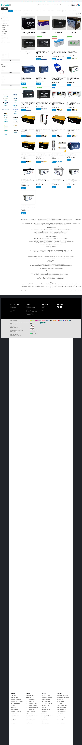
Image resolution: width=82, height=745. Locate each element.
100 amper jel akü (60, 699)
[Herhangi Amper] (4, 54)
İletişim (43, 310)
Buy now (38, 59)
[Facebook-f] (61, 307)
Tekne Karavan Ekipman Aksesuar (32, 707)
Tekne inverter (59, 715)
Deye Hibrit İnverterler (30, 717)
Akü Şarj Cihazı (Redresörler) (31, 715)
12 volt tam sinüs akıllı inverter (62, 705)
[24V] (4, 69)
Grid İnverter (36, 10)
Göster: (72, 13)
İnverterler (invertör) (28, 10)
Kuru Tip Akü (50, 51)
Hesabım (22, 1)
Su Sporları (75, 10)
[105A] (4, 57)
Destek (66, 1)
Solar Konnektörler (14, 709)
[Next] (80, 290)
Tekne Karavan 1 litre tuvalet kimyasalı (63, 695)
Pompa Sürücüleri (45, 713)
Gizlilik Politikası (28, 310)
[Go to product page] (28, 69)
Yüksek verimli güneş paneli (61, 707)
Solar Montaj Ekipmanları (16, 711)
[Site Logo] (6, 5)
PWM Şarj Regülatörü (46, 705)
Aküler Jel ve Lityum (14, 713)
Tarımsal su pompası (60, 719)
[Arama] (60, 5)
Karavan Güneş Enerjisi (30, 699)
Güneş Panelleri (3, 21)
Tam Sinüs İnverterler (46, 701)
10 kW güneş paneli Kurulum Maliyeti (63, 697)
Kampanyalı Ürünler (45, 51)
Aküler (10, 10)
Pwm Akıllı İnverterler (46, 695)
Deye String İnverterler (30, 719)
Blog (63, 1)
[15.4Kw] (4, 81)
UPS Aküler (4, 33)
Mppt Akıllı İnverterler (46, 721)
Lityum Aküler (74, 77)
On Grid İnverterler (45, 724)
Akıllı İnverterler (29, 723)
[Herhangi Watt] (4, 79)
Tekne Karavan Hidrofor (31, 709)
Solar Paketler (58, 10)
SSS (68, 1)
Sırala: (22, 13)
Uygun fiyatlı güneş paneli (61, 711)
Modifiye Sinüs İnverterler (31, 724)
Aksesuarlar (43, 10)
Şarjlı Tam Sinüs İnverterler (47, 697)
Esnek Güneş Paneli (14, 697)
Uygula (10, 60)
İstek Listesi (44, 306)
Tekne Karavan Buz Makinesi (31, 705)
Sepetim (32, 1)
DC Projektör (44, 717)
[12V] (4, 68)
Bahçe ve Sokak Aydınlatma (47, 715)
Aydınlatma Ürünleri (4, 18)
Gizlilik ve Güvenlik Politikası (49, 1)
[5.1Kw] (4, 80)
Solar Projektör (44, 719)
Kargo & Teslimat (13, 307)
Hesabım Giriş (12, 310)
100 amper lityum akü (60, 701)
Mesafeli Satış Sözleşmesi (30, 307)
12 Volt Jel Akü (59, 703)
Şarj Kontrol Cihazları (18, 10)
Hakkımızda (58, 1)
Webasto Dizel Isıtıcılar (30, 711)
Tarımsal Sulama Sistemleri (5, 42)
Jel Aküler (53, 51)
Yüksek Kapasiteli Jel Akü (61, 709)
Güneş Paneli (5, 10)
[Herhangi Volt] (4, 66)
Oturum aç (73, 1)
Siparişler (27, 1)
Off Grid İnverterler (45, 723)
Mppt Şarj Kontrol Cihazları (47, 703)
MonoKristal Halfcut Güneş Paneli (17, 701)
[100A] (4, 55)
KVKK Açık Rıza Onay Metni (30, 314)
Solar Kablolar (13, 707)
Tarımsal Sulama (50, 10)
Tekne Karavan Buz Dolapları (31, 703)
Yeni (53, 87)
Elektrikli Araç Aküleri (55, 77)
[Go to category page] (28, 23)
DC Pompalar (44, 711)
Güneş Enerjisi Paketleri (5, 19)
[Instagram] (58, 307)
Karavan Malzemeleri (66, 10)
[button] (78, 14)
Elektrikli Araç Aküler (15, 715)
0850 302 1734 (13, 326)
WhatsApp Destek (34, 333)
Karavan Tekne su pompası (61, 717)
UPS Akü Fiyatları (60, 713)
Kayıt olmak (79, 1)
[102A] (4, 56)
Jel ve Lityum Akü (38, 51)
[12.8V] (4, 67)
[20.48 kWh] (4, 82)
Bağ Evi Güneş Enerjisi (30, 697)
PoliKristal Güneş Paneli (15, 703)
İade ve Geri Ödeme (39, 1)
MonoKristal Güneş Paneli (16, 699)
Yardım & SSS (12, 306)
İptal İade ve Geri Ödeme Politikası (31, 311)
